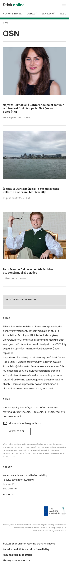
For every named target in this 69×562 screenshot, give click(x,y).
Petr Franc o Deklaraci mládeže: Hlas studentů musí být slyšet (28, 271)
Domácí (32, 13)
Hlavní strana (12, 13)
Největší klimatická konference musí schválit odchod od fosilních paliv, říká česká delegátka (34, 108)
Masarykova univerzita (16, 560)
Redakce (8, 494)
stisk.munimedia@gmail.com (22, 423)
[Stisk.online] (14, 5)
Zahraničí (48, 13)
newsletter (17, 431)
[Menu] (64, 5)
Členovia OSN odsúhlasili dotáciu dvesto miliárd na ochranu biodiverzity (31, 190)
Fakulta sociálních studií (17, 554)
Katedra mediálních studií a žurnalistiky (26, 549)
